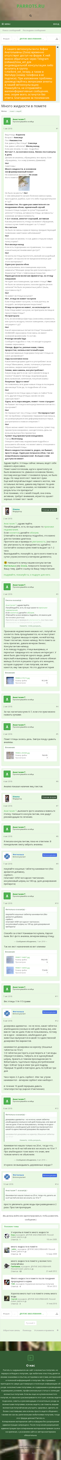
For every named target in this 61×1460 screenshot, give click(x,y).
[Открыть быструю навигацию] (57, 39)
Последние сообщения (34, 30)
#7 (57, 806)
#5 (57, 734)
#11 (56, 996)
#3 (57, 594)
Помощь (27, 1330)
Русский (29, 1323)
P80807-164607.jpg (22, 957)
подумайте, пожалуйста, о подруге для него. (27, 574)
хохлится (14, 532)
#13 (56, 1108)
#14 (56, 1184)
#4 (57, 706)
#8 (57, 836)
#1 (57, 128)
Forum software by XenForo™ (30, 1446)
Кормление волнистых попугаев (39, 1284)
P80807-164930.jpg (22, 968)
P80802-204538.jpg (22, 753)
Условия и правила (44, 1330)
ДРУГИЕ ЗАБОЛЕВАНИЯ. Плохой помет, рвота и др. (32, 1236)
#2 (57, 518)
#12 (56, 1021)
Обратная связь (11, 1330)
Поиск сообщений (11, 30)
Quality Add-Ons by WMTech (30, 1448)
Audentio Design (39, 1453)
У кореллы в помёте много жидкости (30, 1232)
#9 (57, 864)
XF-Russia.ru (14, 1451)
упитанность (39, 541)
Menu (7, 24)
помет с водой (15, 111)
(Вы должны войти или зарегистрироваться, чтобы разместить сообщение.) (30, 1218)
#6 (57, 781)
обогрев (34, 532)
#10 (56, 903)
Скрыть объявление (57, 47)
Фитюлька (10, 565)
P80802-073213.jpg (22, 678)
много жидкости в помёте (24, 1246)
